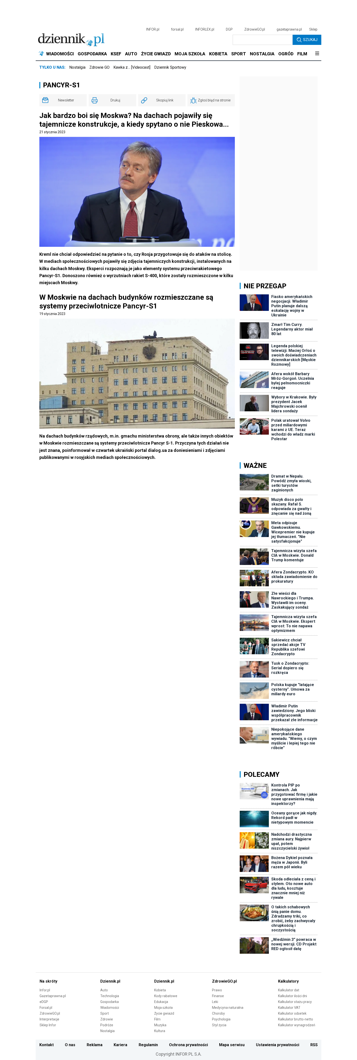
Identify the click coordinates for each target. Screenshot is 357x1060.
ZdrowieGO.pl (254, 29)
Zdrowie (106, 1019)
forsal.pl (177, 29)
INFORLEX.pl (204, 29)
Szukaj (310, 39)
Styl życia (219, 1025)
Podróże (106, 1025)
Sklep (313, 29)
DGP (229, 29)
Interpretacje (49, 1019)
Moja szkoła (163, 1008)
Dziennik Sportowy (170, 67)
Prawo (217, 990)
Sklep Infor (48, 1025)
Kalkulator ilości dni (292, 996)
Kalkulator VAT (289, 1008)
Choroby (218, 1013)
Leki (215, 1002)
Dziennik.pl (110, 981)
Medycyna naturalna (227, 1008)
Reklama (94, 1045)
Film (157, 1019)
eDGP (44, 1002)
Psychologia (221, 1019)
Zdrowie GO (99, 67)
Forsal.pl (46, 1008)
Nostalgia (77, 67)
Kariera (120, 1045)
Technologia (109, 996)
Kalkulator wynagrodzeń (296, 1025)
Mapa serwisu (232, 1045)
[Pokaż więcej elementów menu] (317, 53)
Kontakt (46, 1045)
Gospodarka (109, 1002)
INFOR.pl (152, 29)
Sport (104, 1013)
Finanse (218, 996)
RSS (314, 1045)
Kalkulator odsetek (292, 1013)
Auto (104, 990)
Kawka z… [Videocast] (131, 67)
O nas (70, 1045)
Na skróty (48, 981)
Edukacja (161, 1002)
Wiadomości (109, 1008)
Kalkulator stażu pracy (295, 1002)
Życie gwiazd (164, 1013)
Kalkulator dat (288, 990)
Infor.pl (45, 990)
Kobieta (160, 990)
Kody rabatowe (165, 996)
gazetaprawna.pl (289, 29)
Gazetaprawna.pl (53, 996)
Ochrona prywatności (188, 1045)
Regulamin (148, 1045)
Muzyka (160, 1025)
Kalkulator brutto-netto (295, 1019)
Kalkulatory (288, 981)
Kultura (159, 1031)
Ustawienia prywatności (277, 1045)
